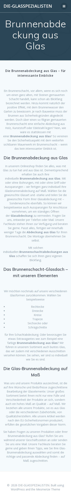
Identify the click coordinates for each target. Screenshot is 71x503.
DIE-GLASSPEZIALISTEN (28, 6)
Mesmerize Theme (48, 489)
